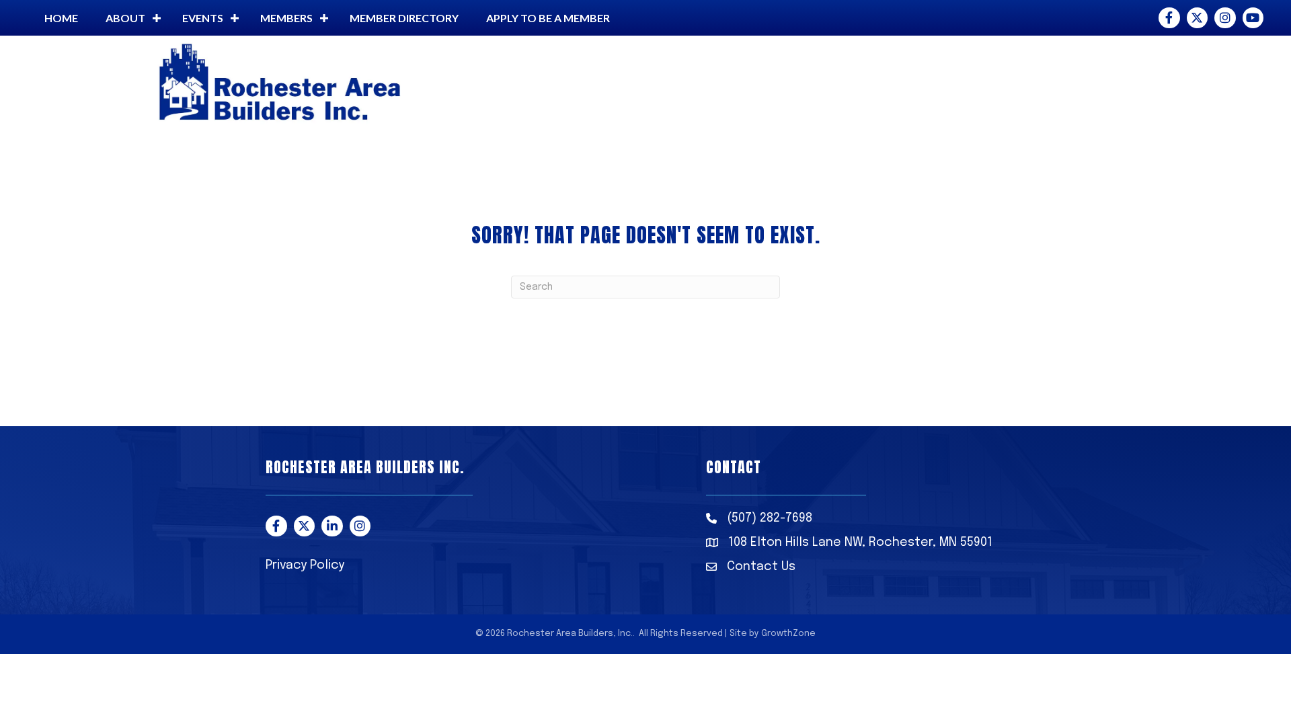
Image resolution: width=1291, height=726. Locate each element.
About (125, 17)
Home (61, 17)
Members (286, 17)
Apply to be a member (548, 17)
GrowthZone (788, 633)
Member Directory (404, 17)
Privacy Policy (305, 565)
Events (202, 17)
